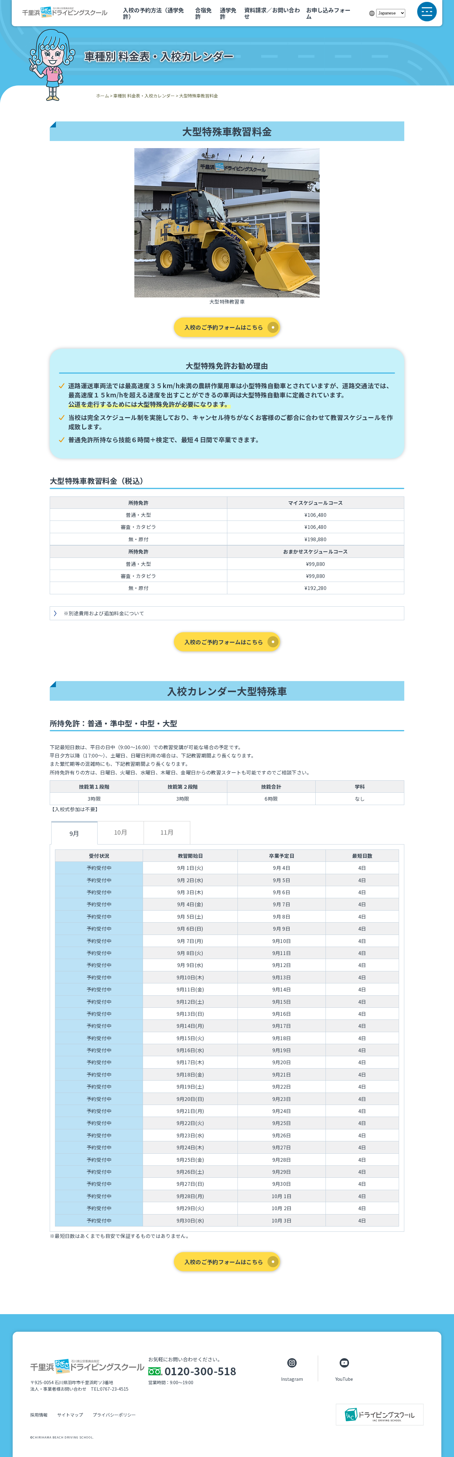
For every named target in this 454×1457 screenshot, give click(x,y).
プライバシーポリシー (114, 1415)
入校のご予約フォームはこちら (223, 327)
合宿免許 (203, 13)
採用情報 (39, 1415)
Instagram (292, 1378)
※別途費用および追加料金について (104, 613)
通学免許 (228, 13)
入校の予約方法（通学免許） (153, 13)
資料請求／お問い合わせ (272, 13)
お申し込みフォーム (328, 13)
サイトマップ (70, 1415)
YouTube (344, 1378)
